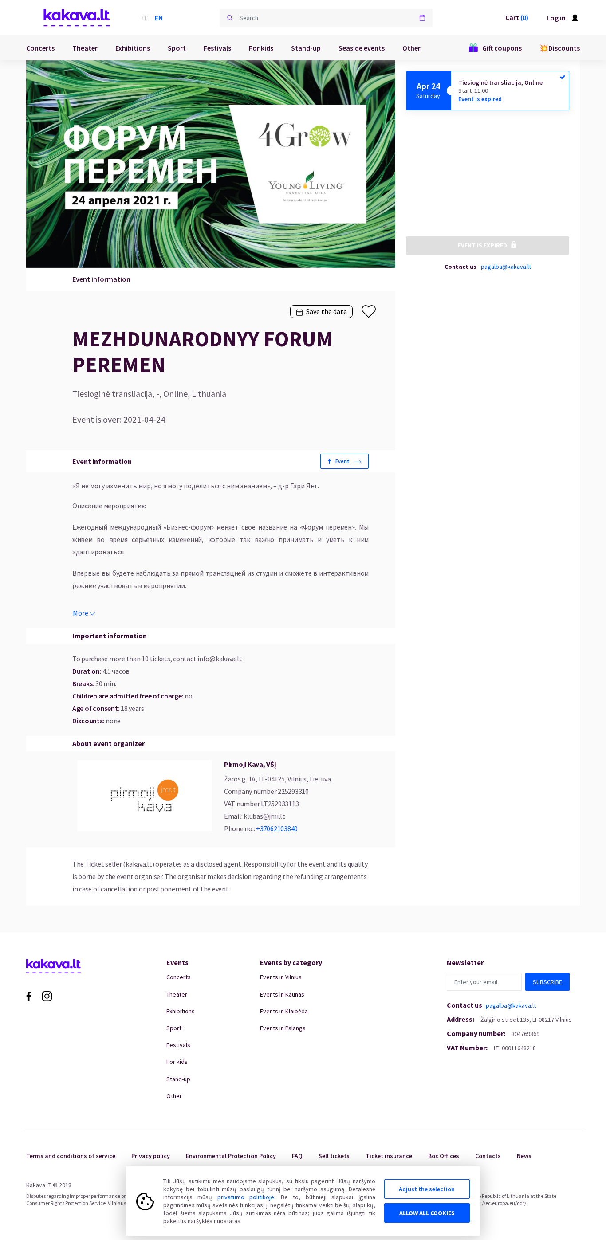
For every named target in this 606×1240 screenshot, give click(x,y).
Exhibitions (132, 47)
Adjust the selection (427, 1189)
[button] (230, 18)
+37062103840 (277, 828)
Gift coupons (502, 47)
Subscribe (547, 982)
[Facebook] (28, 996)
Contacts (488, 1156)
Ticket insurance (389, 1156)
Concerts (40, 47)
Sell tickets (334, 1156)
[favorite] (369, 311)
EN (159, 17)
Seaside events (361, 47)
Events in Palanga (283, 1028)
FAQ (297, 1156)
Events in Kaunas (282, 994)
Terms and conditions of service (70, 1156)
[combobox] (326, 18)
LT (144, 17)
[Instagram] (47, 996)
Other (411, 47)
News (524, 1156)
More (80, 612)
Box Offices (443, 1156)
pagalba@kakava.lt (506, 266)
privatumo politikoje (245, 1197)
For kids (261, 47)
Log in (556, 17)
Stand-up (306, 47)
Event (342, 461)
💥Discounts (559, 47)
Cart (516, 17)
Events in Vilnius (281, 977)
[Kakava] (76, 18)
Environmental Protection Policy (231, 1156)
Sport (177, 47)
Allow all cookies (427, 1213)
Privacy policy (150, 1156)
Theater (85, 47)
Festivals (217, 47)
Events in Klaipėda (284, 1011)
